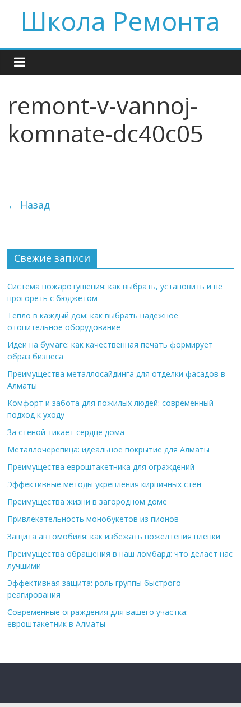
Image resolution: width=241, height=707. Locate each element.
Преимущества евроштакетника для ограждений (100, 466)
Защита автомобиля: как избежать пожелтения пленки (113, 536)
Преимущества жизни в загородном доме (87, 501)
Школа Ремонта (120, 20)
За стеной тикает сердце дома (65, 432)
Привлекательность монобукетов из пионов (93, 519)
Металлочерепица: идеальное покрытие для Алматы (108, 449)
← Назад (28, 204)
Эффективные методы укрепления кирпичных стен (104, 484)
